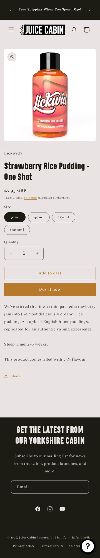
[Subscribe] (82, 487)
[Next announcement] (90, 10)
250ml (63, 217)
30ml (15, 217)
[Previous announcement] (10, 10)
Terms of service (52, 545)
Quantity (11, 242)
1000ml (17, 229)
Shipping (30, 197)
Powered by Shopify (52, 537)
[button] (11, 30)
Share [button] (16, 376)
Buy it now (50, 289)
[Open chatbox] (88, 546)
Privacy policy (24, 545)
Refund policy (82, 537)
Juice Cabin (27, 537)
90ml (39, 217)
